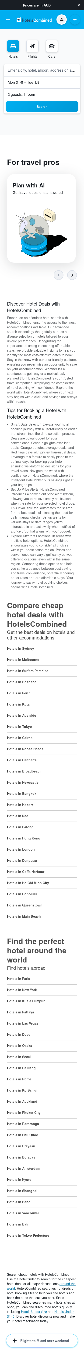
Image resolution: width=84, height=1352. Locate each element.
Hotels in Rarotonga (23, 1123)
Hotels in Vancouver (23, 1213)
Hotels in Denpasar (22, 860)
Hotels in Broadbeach (24, 771)
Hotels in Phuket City (24, 1112)
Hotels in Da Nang (21, 1068)
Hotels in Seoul (19, 1056)
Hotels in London (21, 849)
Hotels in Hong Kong (23, 838)
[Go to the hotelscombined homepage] (34, 19)
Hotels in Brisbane (21, 681)
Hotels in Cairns (19, 737)
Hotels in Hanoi (19, 1201)
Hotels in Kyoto (19, 1179)
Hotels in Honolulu (22, 894)
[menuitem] (13, 49)
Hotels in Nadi (18, 815)
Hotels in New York (22, 989)
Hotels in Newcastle (22, 782)
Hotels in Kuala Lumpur (26, 1001)
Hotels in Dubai (19, 1034)
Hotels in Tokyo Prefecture (28, 1235)
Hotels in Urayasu (21, 1146)
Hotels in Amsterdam (23, 1168)
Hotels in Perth (19, 693)
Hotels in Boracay (21, 1157)
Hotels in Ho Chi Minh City (28, 882)
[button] (79, 5)
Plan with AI (29, 185)
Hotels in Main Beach (24, 916)
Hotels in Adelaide (21, 715)
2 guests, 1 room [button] (21, 94)
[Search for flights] (32, 46)
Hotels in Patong (20, 827)
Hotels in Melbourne (23, 659)
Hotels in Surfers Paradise (27, 670)
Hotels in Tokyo (19, 726)
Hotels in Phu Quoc (22, 1134)
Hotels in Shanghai (22, 1190)
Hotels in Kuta (18, 704)
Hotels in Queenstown (24, 905)
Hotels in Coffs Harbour (25, 871)
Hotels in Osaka (19, 1045)
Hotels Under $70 (34, 1311)
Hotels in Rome (19, 1079)
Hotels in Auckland (22, 1101)
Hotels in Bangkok (21, 793)
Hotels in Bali (17, 1224)
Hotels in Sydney (20, 648)
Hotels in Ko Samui (22, 1090)
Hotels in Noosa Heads (25, 748)
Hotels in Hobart (20, 804)
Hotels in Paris (18, 978)
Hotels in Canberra (22, 760)
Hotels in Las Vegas (22, 1023)
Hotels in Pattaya (20, 1012)
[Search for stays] (13, 46)
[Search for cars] (52, 46)
